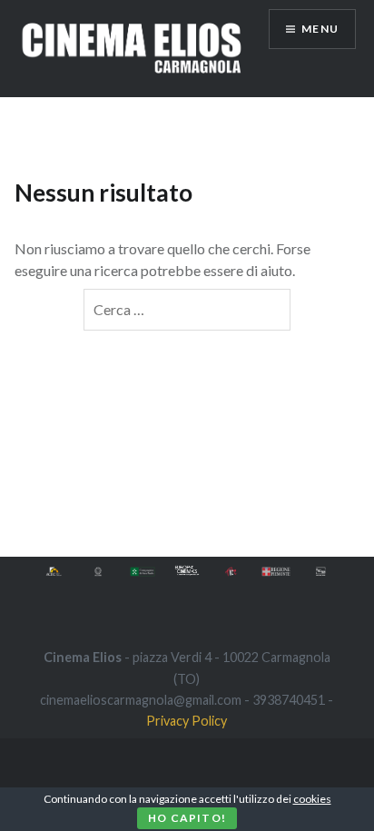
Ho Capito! (187, 818)
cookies (312, 799)
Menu (320, 28)
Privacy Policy (186, 720)
